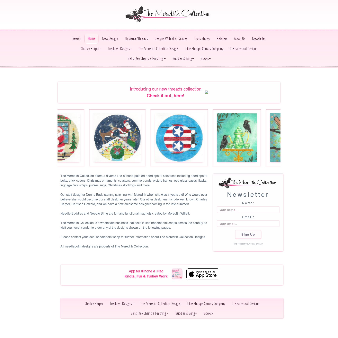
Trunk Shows (202, 38)
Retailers (222, 38)
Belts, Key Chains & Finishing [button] (146, 58)
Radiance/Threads (136, 38)
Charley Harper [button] (90, 48)
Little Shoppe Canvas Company (204, 48)
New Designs (110, 38)
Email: (248, 217)
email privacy (256, 243)
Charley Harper (94, 303)
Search (77, 38)
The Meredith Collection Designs (158, 48)
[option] (107, 138)
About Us (239, 38)
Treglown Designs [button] (119, 48)
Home (91, 38)
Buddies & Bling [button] (182, 58)
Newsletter (259, 38)
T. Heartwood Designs (243, 48)
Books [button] (204, 58)
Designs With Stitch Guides (171, 38)
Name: (248, 203)
